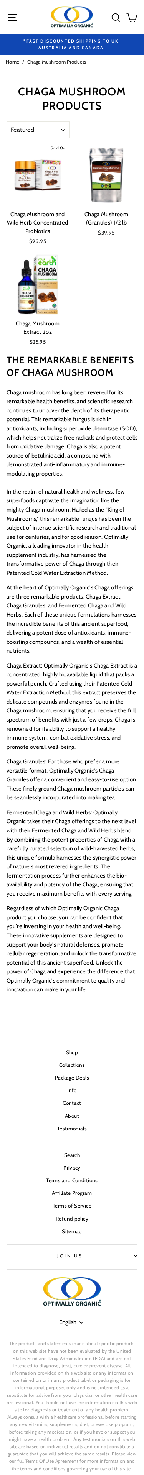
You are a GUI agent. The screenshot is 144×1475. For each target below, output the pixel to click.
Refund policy (72, 1219)
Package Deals (72, 1078)
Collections (72, 1065)
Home (12, 61)
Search (72, 1155)
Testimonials (72, 1129)
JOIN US (70, 1255)
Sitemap (72, 1231)
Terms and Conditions (72, 1180)
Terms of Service (72, 1206)
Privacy (72, 1168)
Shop (72, 1052)
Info (71, 1090)
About (72, 1116)
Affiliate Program (72, 1193)
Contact (72, 1103)
